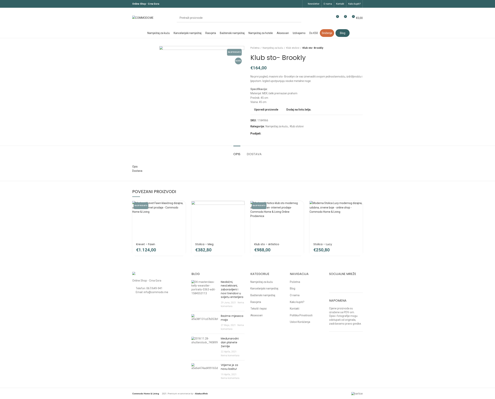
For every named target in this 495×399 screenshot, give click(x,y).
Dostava (254, 154)
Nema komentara (230, 355)
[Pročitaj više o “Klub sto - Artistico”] (301, 207)
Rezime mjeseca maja (232, 318)
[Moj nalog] (328, 18)
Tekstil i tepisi (258, 308)
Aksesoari (256, 315)
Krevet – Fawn (145, 244)
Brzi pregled (183, 216)
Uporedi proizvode (266, 109)
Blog (292, 288)
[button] (242, 207)
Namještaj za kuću (273, 47)
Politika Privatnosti (301, 315)
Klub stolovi (292, 47)
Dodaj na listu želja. (298, 109)
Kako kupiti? (297, 302)
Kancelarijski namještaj (264, 288)
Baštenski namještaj (262, 295)
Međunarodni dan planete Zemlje (230, 342)
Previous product (353, 48)
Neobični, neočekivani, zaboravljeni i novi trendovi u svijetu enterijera (232, 289)
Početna (254, 47)
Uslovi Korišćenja (300, 321)
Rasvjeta (255, 302)
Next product (361, 48)
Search (296, 18)
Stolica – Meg (204, 244)
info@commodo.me (156, 292)
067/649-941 (154, 288)
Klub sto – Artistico (266, 244)
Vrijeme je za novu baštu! (229, 367)
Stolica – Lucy (322, 244)
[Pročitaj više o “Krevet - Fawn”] (183, 207)
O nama (295, 295)
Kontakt (294, 308)
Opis (236, 154)
